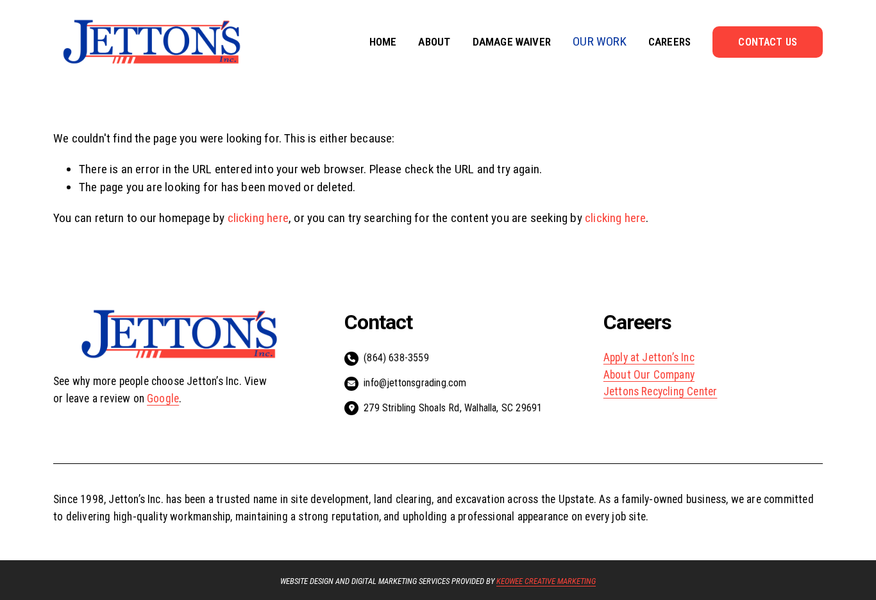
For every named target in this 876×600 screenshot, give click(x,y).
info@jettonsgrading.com (415, 383)
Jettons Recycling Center (660, 391)
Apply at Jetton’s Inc (649, 357)
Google (163, 398)
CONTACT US (767, 42)
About (434, 41)
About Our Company (649, 374)
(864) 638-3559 (396, 358)
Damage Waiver (512, 41)
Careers (669, 41)
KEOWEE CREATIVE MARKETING (546, 582)
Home (383, 41)
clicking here (258, 217)
